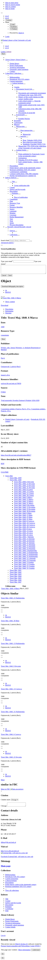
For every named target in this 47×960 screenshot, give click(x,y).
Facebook (13, 27)
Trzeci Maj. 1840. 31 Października (26, 556)
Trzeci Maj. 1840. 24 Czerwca (24, 525)
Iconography (20, 115)
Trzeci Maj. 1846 (15, 580)
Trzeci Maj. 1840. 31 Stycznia (24, 488)
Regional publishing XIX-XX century (23, 170)
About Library (10, 60)
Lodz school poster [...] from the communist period (29, 102)
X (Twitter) (13, 29)
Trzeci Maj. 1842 (15, 572)
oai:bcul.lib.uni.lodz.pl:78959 (11, 383)
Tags (11, 219)
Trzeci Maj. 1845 (15, 578)
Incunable (17, 121)
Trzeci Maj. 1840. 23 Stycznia (24, 486)
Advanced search (7, 243)
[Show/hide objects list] (27, 60)
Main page (5, 866)
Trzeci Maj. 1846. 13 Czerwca (11, 689)
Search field (5, 240)
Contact (12, 71)
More (3, 780)
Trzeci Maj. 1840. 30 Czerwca (24, 527)
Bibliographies (15, 77)
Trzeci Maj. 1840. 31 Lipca (23, 535)
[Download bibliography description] (2, 634)
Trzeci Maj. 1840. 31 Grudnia (24, 568)
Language (13, 211)
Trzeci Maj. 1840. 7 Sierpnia (24, 537)
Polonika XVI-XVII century (28, 160)
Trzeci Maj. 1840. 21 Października (26, 554)
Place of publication (21, 197)
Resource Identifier (16, 207)
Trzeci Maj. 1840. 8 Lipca (23, 529)
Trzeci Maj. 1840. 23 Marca (23, 501)
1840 (2, 327)
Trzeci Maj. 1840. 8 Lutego (23, 490)
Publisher (15, 193)
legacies (23, 136)
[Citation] (4, 296)
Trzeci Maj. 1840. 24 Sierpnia (24, 541)
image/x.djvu (5, 375)
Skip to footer (10, 9)
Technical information (17, 67)
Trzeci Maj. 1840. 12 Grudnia (24, 564)
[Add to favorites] (2, 296)
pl (8, 16)
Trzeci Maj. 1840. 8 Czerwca (24, 521)
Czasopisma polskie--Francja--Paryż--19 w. (16, 409)
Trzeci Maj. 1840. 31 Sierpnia (24, 543)
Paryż (3, 358)
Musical (16, 124)
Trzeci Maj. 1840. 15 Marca (23, 499)
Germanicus (22, 158)
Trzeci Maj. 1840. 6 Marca (23, 497)
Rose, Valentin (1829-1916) (32, 140)
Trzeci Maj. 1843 (15, 574)
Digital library (14, 63)
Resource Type (15, 203)
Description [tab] (9, 309)
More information (24, 950)
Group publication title (22, 185)
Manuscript (26, 134)
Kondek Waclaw (24, 119)
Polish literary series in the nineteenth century (25, 168)
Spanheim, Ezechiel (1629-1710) (34, 144)
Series (12, 223)
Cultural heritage (17, 83)
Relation (12, 213)
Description (14, 191)
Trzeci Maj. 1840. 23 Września (24, 549)
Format (12, 205)
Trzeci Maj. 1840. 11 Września (24, 545)
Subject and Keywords (17, 189)
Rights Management (17, 217)
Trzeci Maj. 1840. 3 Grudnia (24, 562)
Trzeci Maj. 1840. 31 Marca (23, 503)
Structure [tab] (8, 313)
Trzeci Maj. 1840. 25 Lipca (23, 533)
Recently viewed (13, 227)
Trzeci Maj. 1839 (15, 478)
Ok (3, 954)
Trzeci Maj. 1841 (15, 570)
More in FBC (6, 789)
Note (11, 221)
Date (11, 201)
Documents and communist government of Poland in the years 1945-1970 (32, 94)
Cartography (18, 122)
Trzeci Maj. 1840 (15, 480)
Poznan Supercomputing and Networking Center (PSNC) (21, 946)
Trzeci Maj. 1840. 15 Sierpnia (24, 539)
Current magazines (16, 81)
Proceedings (14, 166)
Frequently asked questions (19, 69)
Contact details (10, 927)
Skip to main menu (11, 3)
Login (7, 36)
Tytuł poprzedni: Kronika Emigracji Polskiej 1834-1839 (20, 400)
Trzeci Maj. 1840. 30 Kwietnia (24, 511)
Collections (9, 73)
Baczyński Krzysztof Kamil (32, 142)
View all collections (12, 890)
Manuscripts (20, 126)
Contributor (14, 199)
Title (13, 181)
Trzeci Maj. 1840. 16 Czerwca (24, 523)
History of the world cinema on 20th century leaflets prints (30, 98)
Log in (3, 935)
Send (10, 275)
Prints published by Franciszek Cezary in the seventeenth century (31, 155)
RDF (2, 464)
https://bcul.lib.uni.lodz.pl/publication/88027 (16, 455)
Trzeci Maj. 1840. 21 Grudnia (24, 566)
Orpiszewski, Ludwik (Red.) (11, 366)
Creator (12, 187)
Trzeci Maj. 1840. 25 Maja (23, 517)
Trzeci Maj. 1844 (15, 576)
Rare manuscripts (26, 130)
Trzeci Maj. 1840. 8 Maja (22, 513)
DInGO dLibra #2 (21, 944)
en (6, 16)
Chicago (4, 806)
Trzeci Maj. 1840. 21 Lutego (24, 493)
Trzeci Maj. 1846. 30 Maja (10, 621)
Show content (10, 302)
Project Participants (16, 65)
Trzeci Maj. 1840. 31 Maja (23, 519)
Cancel (4, 275)
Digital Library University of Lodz (17, 419)
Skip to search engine (12, 5)
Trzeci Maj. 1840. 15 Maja (23, 515)
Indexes (8, 178)
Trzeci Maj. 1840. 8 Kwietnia (24, 505)
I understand (36, 950)
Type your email (7, 261)
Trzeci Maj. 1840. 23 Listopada (25, 560)
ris (6, 290)
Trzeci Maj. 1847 (15, 582)
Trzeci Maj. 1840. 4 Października (25, 551)
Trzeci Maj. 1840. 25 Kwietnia (24, 509)
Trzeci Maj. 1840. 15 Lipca (23, 531)
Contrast (8, 20)
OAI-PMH (4, 472)
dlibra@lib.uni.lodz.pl (8, 842)
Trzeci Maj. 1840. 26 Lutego (24, 495)
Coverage (13, 215)
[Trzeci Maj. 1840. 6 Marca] (11, 298)
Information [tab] (9, 311)
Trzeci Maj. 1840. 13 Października (26, 552)
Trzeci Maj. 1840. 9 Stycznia (24, 482)
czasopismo (5, 335)
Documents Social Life (24, 89)
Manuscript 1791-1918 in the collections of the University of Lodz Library (32, 147)
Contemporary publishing (18, 172)
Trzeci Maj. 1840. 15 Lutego (24, 492)
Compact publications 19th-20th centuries (24, 174)
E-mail (12, 24)
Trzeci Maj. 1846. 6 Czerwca (11, 734)
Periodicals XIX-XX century (20, 79)
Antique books (21, 150)
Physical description (16, 225)
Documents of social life (26, 113)
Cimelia (16, 87)
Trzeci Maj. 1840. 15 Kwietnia (24, 507)
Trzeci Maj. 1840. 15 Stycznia (24, 484)
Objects (12, 231)
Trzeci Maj (9, 476)
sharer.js (21, 33)
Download (4, 305)
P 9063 (3, 392)
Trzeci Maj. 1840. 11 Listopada (25, 558)
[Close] (2, 245)
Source (12, 209)
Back (3, 54)
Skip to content (10, 7)
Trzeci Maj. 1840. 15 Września (24, 547)
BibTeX (8, 292)
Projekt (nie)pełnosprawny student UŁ (23, 176)
